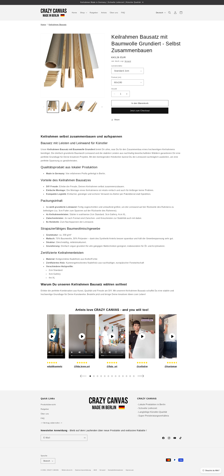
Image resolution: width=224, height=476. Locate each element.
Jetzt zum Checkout (140, 110)
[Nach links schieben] (43, 107)
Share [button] (117, 120)
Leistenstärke (116, 66)
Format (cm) (116, 77)
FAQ (43, 418)
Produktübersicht (48, 404)
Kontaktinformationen (115, 470)
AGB (95, 470)
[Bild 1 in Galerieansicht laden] (53, 107)
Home (43, 24)
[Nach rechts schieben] (102, 107)
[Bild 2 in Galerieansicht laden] (66, 107)
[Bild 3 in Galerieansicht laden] (79, 107)
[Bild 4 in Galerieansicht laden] (92, 107)
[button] (83, 12)
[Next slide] (141, 376)
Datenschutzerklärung (83, 470)
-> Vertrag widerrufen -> (51, 423)
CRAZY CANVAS (53, 470)
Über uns (45, 414)
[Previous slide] (83, 376)
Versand (128, 61)
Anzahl (114, 89)
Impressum (130, 470)
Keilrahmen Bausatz (57, 24)
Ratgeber (45, 409)
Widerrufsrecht (67, 470)
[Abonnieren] (84, 438)
